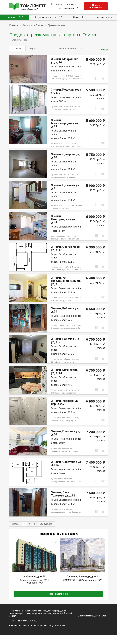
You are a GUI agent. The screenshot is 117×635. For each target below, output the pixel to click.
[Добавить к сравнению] (97, 78)
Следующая (46, 524)
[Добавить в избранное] (103, 78)
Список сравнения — (66, 4)
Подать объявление (95, 6)
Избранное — (70, 8)
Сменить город (20, 40)
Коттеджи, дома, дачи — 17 (48, 17)
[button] (70, 48)
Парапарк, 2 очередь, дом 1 (82, 576)
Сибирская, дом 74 (34, 576)
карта (33, 48)
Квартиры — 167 (15, 17)
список (17, 48)
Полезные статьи (103, 17)
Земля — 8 (78, 17)
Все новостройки (58, 593)
